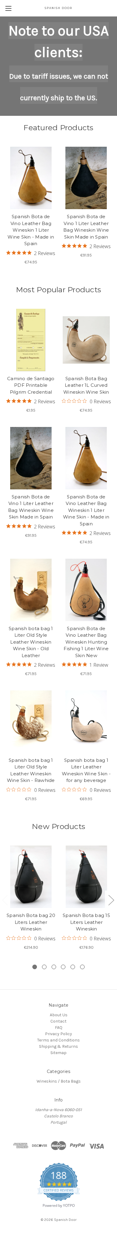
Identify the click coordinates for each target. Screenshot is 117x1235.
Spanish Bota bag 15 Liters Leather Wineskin (86, 922)
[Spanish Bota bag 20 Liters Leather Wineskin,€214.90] (31, 877)
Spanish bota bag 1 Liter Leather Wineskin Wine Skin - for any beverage (86, 770)
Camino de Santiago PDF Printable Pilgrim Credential (31, 385)
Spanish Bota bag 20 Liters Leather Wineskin (31, 922)
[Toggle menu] (8, 8)
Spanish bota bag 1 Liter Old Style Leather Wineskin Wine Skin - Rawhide (31, 770)
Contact (58, 1021)
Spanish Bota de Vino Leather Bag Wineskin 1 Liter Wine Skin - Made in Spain (31, 230)
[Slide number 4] (63, 967)
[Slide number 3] (54, 967)
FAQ (58, 1027)
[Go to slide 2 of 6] (111, 900)
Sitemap (58, 1052)
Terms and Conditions (58, 1040)
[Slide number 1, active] (34, 967)
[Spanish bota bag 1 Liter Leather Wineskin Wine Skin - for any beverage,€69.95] (86, 721)
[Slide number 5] (72, 967)
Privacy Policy (58, 1033)
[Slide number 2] (44, 967)
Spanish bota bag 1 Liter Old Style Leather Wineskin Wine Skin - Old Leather (31, 642)
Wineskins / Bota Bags (59, 1081)
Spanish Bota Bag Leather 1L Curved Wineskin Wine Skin (86, 385)
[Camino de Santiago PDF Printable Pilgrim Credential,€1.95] (31, 340)
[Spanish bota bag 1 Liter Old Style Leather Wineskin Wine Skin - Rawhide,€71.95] (31, 721)
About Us (59, 1014)
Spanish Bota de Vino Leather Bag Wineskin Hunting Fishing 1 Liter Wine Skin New (86, 642)
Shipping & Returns (58, 1046)
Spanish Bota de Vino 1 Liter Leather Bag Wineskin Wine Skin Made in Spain (86, 227)
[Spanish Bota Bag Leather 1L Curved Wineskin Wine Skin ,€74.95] (86, 340)
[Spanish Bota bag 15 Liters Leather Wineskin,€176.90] (86, 877)
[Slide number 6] (82, 967)
